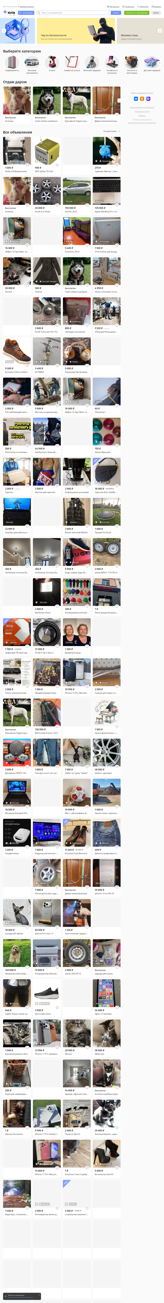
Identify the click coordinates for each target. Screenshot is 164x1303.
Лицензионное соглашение (142, 107)
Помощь (142, 115)
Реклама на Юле (142, 111)
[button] (27, 115)
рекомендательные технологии (142, 123)
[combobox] (73, 13)
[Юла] (9, 12)
